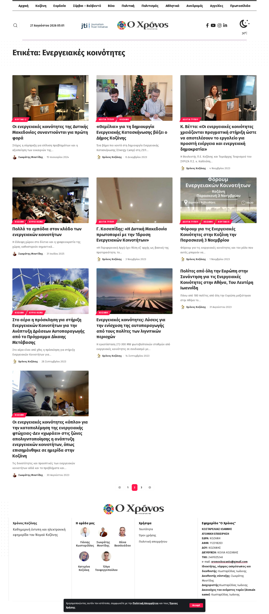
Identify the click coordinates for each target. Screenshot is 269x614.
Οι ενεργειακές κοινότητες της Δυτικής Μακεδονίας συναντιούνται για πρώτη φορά (50, 132)
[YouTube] (213, 25)
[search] (15, 25)
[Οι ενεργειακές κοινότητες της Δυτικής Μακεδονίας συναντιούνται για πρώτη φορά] (50, 98)
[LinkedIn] (225, 25)
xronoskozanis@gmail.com (229, 561)
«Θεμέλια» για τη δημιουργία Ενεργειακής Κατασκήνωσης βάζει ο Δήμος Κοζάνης (131, 132)
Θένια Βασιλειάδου (122, 544)
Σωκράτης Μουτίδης (30, 157)
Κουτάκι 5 (223, 222)
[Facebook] (207, 25)
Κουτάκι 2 (20, 119)
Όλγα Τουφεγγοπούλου (106, 568)
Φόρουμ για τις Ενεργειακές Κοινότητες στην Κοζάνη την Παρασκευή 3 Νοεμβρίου (208, 234)
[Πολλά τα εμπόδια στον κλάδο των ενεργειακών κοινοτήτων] (50, 200)
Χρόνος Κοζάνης (112, 157)
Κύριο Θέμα (36, 222)
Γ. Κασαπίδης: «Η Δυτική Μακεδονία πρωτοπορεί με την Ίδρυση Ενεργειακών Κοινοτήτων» (131, 234)
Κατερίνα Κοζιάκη (84, 568)
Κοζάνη (124, 119)
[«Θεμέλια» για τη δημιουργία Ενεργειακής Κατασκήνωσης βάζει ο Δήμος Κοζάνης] (134, 98)
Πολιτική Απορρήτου (146, 603)
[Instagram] (219, 25)
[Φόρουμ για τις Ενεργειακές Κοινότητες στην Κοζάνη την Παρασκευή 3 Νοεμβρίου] (218, 200)
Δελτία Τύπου (106, 119)
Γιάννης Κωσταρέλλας (85, 544)
